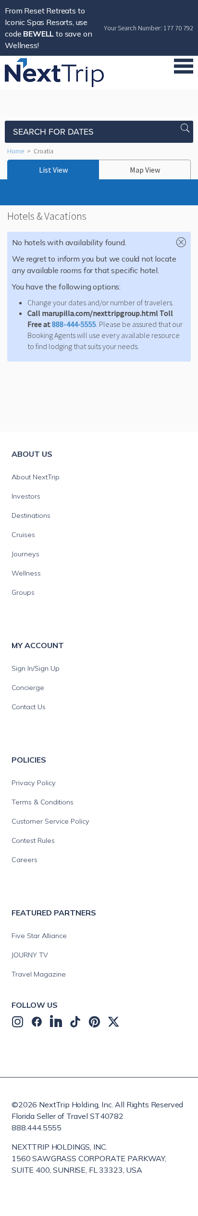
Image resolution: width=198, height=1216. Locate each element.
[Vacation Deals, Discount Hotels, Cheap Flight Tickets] (54, 71)
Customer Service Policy (50, 821)
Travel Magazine (39, 974)
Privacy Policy (34, 782)
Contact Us (29, 706)
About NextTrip (36, 477)
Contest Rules (33, 840)
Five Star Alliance (39, 935)
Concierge (28, 687)
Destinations (31, 515)
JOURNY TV (30, 955)
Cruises (23, 534)
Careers (24, 859)
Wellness (26, 573)
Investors (26, 496)
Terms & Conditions (43, 802)
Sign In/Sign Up (36, 668)
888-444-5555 (74, 324)
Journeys (25, 554)
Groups (23, 592)
